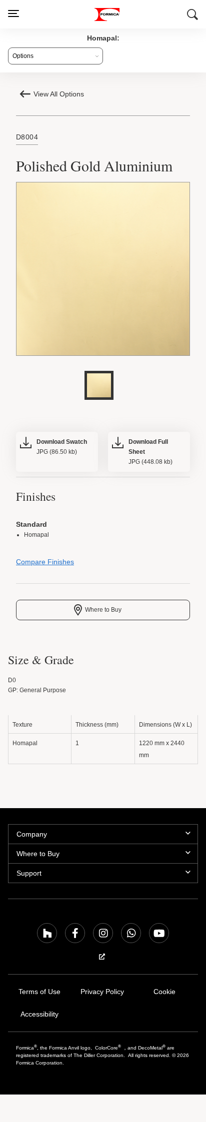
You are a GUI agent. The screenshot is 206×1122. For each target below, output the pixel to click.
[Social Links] (47, 935)
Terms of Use (39, 994)
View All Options (60, 93)
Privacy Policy (102, 994)
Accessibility (39, 1017)
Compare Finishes (44, 564)
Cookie (164, 994)
